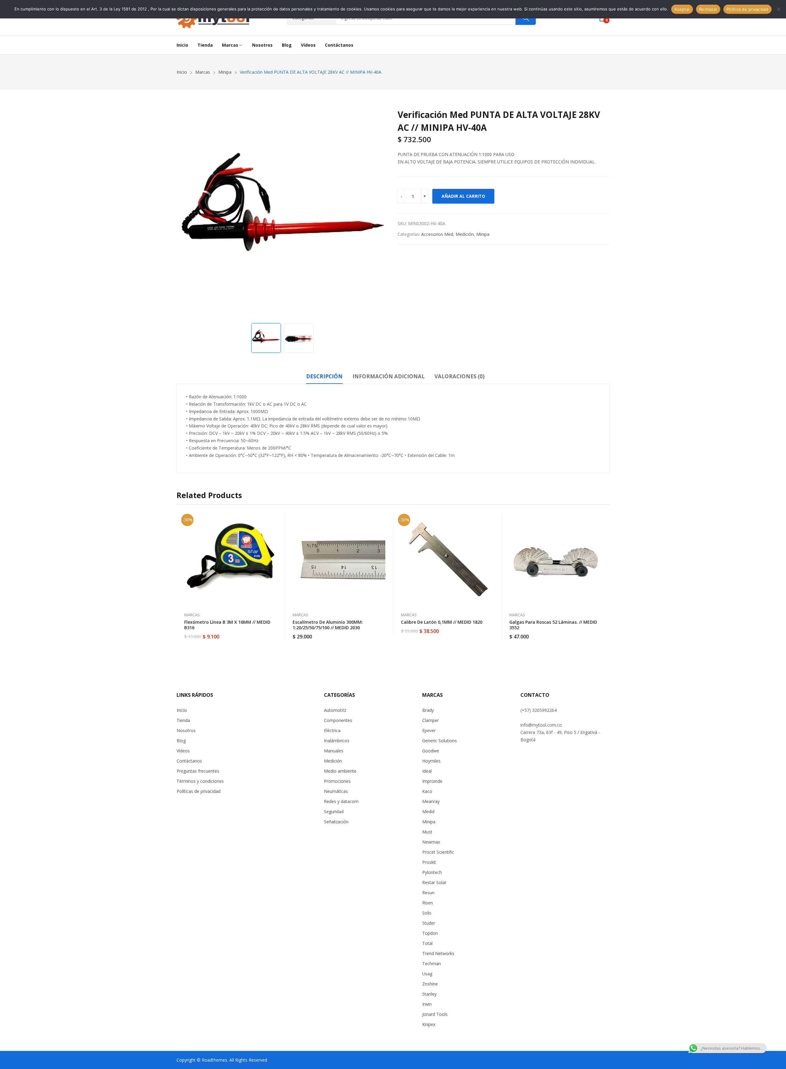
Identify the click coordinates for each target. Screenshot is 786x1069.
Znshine (430, 984)
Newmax (431, 842)
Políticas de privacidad (198, 791)
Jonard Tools (435, 1014)
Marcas (192, 615)
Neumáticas (336, 791)
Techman (431, 963)
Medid (428, 811)
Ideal (427, 771)
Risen (427, 903)
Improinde (432, 781)
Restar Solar (434, 882)
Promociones (337, 781)
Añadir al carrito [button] (277, 633)
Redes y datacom (341, 801)
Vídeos (183, 751)
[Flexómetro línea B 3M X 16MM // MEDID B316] (231, 560)
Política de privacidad (747, 9)
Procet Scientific (438, 852)
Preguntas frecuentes (198, 771)
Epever (429, 730)
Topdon (430, 933)
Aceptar (682, 9)
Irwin (427, 1004)
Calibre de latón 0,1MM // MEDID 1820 (441, 622)
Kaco (427, 791)
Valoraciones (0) (459, 376)
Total (427, 943)
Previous (184, 214)
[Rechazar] (778, 9)
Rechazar (708, 9)
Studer (428, 923)
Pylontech (432, 872)
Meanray (431, 801)
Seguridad (334, 811)
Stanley (429, 994)
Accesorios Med (437, 234)
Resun (428, 892)
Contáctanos (189, 761)
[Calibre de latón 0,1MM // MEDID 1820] (448, 560)
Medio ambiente (340, 771)
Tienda (183, 720)
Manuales (333, 751)
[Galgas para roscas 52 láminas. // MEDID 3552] (556, 560)
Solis (426, 913)
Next (381, 214)
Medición (465, 234)
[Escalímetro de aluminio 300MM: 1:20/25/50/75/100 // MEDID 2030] (339, 560)
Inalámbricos (336, 740)
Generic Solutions (439, 740)
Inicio (182, 710)
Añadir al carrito (463, 196)
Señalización (336, 822)
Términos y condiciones (200, 781)
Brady (428, 710)
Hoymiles (431, 761)
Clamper (430, 720)
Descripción (324, 376)
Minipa (482, 234)
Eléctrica (332, 730)
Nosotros (186, 730)
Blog (181, 740)
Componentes (338, 720)
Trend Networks (438, 953)
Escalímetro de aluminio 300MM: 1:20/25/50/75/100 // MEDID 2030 (328, 624)
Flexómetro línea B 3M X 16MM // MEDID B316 (227, 624)
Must (427, 832)
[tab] (324, 377)
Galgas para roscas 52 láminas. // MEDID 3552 (553, 624)
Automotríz (335, 710)
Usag (427, 974)
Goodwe (430, 751)
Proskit (429, 862)
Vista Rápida (277, 520)
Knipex (428, 1024)
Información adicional (388, 376)
